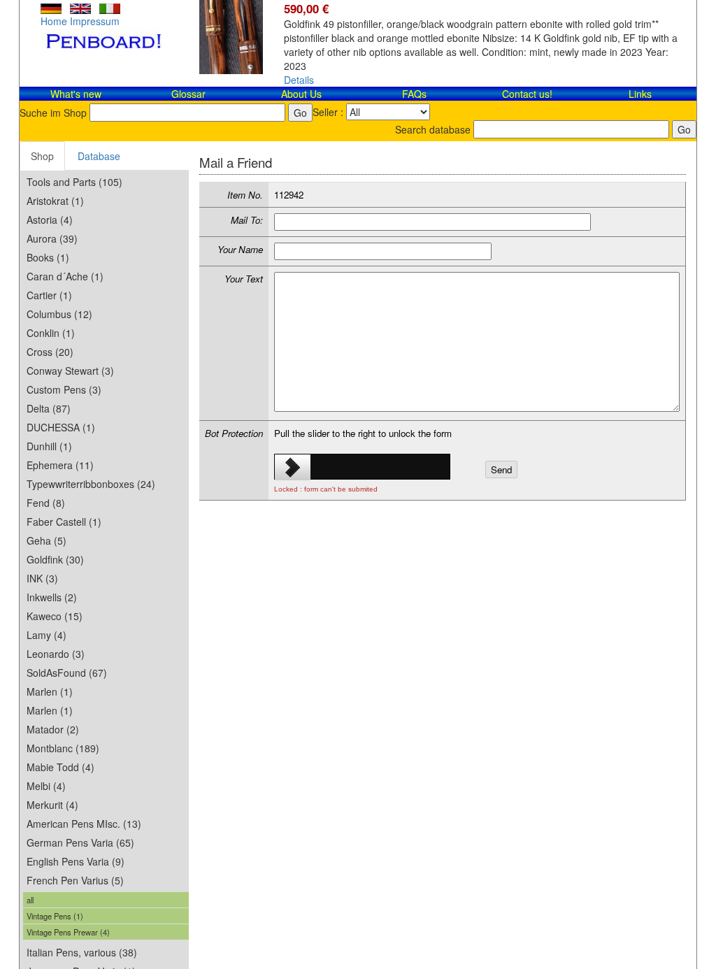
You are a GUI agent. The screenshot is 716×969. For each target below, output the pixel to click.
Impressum (95, 21)
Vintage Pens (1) (55, 915)
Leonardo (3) (56, 654)
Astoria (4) (50, 220)
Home (54, 21)
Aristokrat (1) (55, 201)
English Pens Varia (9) (75, 861)
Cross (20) (50, 352)
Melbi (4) (46, 786)
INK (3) (42, 578)
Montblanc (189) (63, 748)
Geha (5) (46, 540)
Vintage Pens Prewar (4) (68, 932)
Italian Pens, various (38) (82, 952)
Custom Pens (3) (64, 389)
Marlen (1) (50, 691)
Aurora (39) (52, 238)
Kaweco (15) (55, 616)
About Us (301, 94)
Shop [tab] (42, 156)
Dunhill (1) (49, 446)
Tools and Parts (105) (74, 182)
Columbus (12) (59, 314)
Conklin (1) (51, 333)
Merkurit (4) (52, 805)
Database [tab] (99, 156)
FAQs (414, 94)
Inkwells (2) (52, 597)
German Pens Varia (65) (80, 842)
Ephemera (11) (60, 465)
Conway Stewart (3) (70, 371)
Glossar (188, 94)
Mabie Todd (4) (60, 767)
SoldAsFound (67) (67, 673)
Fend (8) (46, 503)
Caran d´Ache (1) (65, 276)
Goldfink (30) (55, 559)
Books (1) (48, 257)
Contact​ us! (527, 94)
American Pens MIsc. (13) (84, 824)
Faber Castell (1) (64, 522)
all (30, 899)
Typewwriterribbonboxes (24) (91, 484)
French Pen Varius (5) (75, 880)
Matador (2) (53, 729)
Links (640, 94)
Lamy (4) (46, 635)
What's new (75, 94)
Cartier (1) (49, 295)
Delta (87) (49, 408)
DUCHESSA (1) (61, 427)
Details (299, 80)
